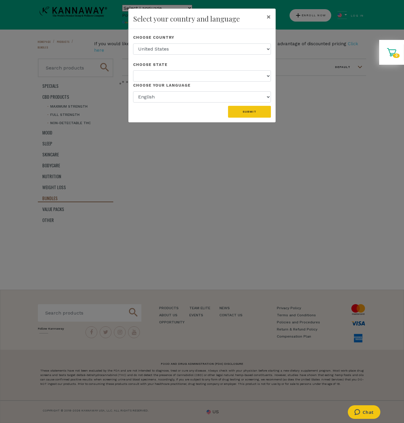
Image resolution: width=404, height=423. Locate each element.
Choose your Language (161, 85)
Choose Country (153, 37)
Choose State (150, 64)
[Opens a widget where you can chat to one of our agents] (364, 412)
